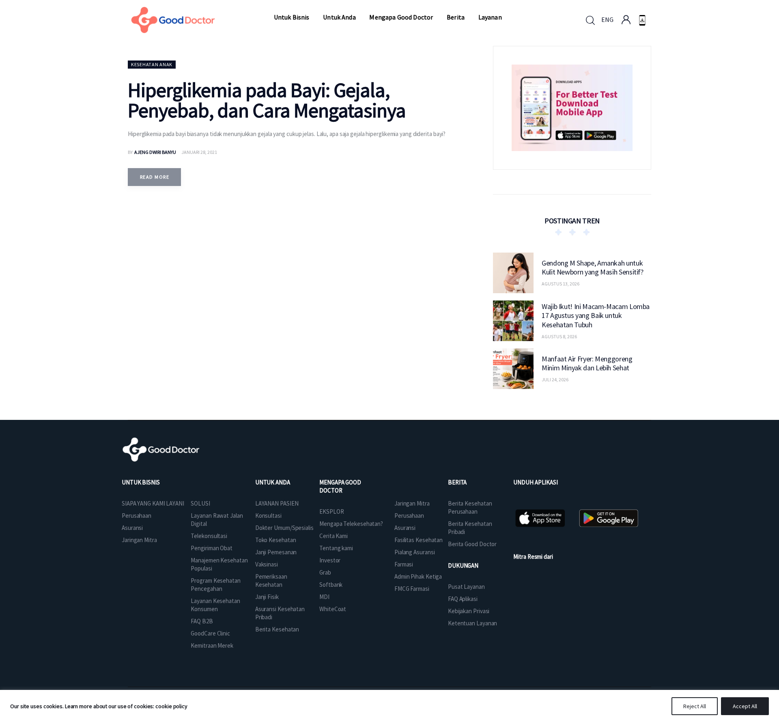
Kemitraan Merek (212, 645)
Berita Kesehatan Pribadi (470, 528)
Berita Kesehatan (277, 629)
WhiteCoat (332, 609)
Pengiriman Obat (211, 548)
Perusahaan (136, 515)
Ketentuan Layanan (472, 623)
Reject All (694, 706)
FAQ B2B (202, 621)
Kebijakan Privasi (468, 611)
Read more (154, 177)
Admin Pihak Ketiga (418, 576)
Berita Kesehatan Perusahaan (470, 507)
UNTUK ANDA (272, 482)
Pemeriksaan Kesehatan (271, 580)
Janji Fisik (267, 597)
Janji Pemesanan (276, 552)
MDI (324, 597)
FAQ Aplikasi (463, 599)
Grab (325, 572)
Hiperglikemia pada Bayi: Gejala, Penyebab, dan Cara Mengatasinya (267, 100)
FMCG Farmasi (411, 588)
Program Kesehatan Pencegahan (215, 584)
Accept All (745, 706)
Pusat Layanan (466, 586)
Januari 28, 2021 (199, 152)
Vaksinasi (266, 564)
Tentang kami (336, 548)
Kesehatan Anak (151, 64)
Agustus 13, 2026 (560, 284)
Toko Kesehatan (275, 540)
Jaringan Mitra (139, 540)
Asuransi (132, 528)
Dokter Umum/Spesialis (284, 528)
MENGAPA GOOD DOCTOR (340, 486)
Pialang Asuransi (414, 552)
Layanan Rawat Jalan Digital (217, 519)
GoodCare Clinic (210, 633)
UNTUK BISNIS (141, 482)
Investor (329, 560)
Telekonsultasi (209, 536)
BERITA (457, 482)
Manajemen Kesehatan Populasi (219, 564)
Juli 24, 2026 (555, 379)
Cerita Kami (333, 536)
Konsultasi (268, 515)
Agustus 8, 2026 (559, 336)
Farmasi (403, 564)
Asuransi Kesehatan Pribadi (280, 613)
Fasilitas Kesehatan (418, 540)
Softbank (330, 584)
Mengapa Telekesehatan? (351, 523)
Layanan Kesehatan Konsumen (215, 605)
